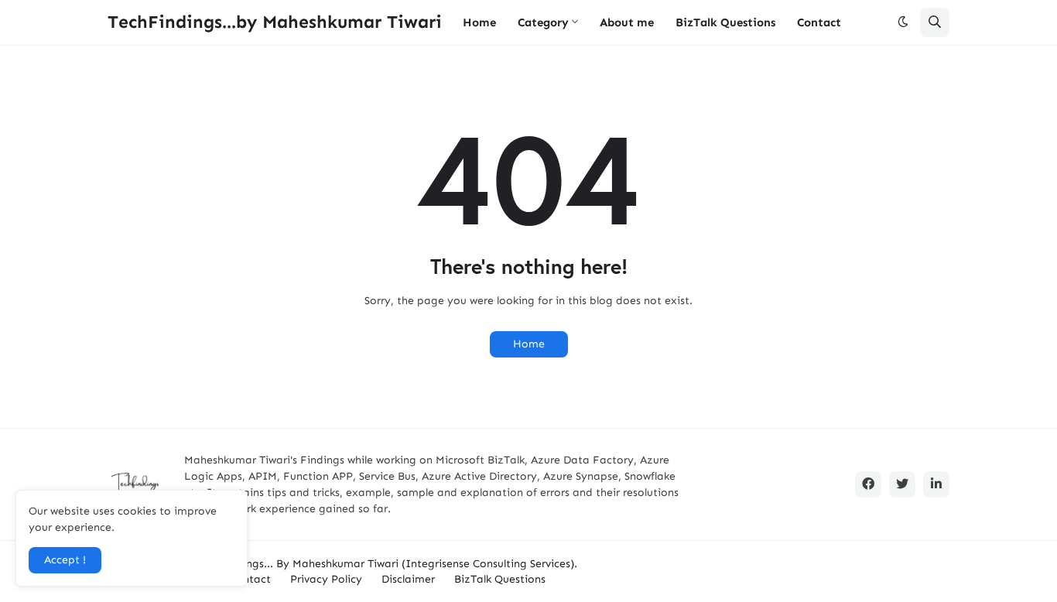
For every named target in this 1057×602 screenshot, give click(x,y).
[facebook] (868, 484)
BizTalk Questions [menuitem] (725, 22)
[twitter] (902, 484)
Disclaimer (408, 579)
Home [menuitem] (479, 22)
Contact (250, 579)
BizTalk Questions (500, 579)
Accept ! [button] (65, 559)
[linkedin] (936, 484)
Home (529, 344)
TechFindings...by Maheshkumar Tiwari (275, 21)
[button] (903, 22)
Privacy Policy (326, 579)
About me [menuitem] (627, 22)
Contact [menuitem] (819, 22)
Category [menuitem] (543, 22)
